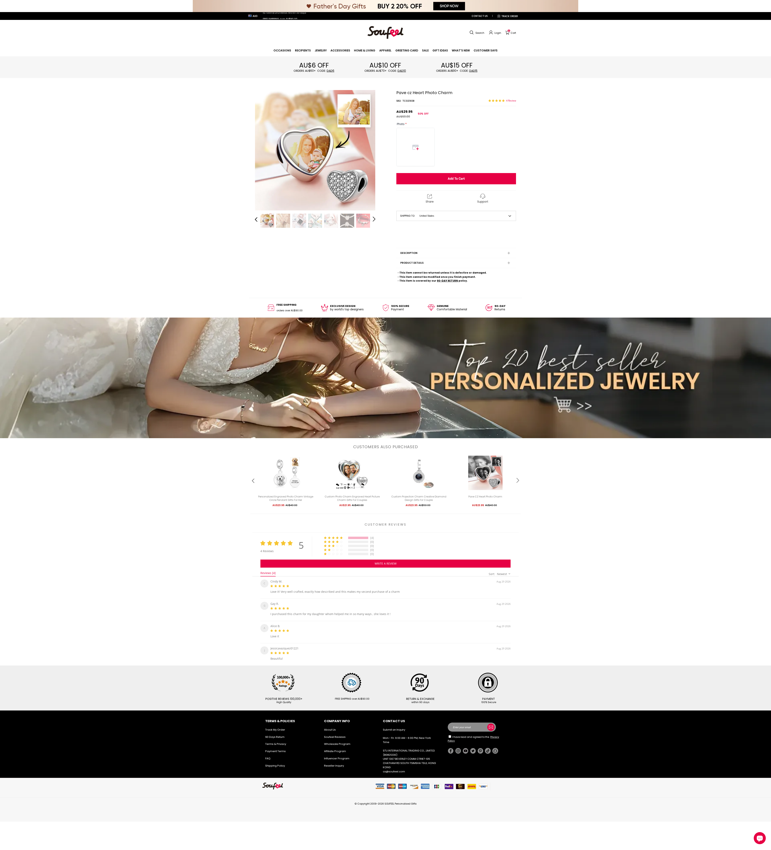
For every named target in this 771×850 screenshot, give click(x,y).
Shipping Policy (275, 762)
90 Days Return (275, 734)
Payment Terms (275, 748)
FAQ (267, 755)
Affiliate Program (335, 748)
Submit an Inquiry (394, 726)
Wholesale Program (337, 741)
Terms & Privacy (275, 741)
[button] (476, 32)
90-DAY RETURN (447, 280)
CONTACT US (480, 16)
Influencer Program (336, 755)
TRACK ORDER (509, 16)
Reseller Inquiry (334, 762)
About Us (330, 726)
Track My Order (275, 726)
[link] (282, 50)
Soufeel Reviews (335, 734)
